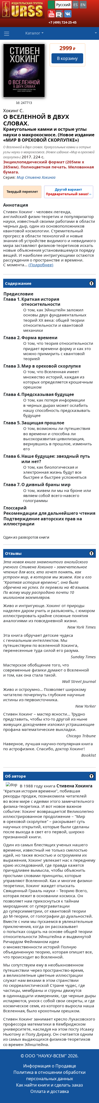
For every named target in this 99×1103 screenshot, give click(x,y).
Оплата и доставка (49, 1091)
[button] (51, 14)
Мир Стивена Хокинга (36, 177)
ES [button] (75, 4)
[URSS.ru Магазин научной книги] (22, 9)
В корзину (67, 58)
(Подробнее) (41, 264)
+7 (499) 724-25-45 (63, 22)
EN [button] (83, 4)
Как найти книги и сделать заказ (49, 1085)
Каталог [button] (32, 33)
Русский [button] (63, 4)
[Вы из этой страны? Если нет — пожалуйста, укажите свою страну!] (51, 5)
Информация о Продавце (49, 1066)
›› (68, 192)
